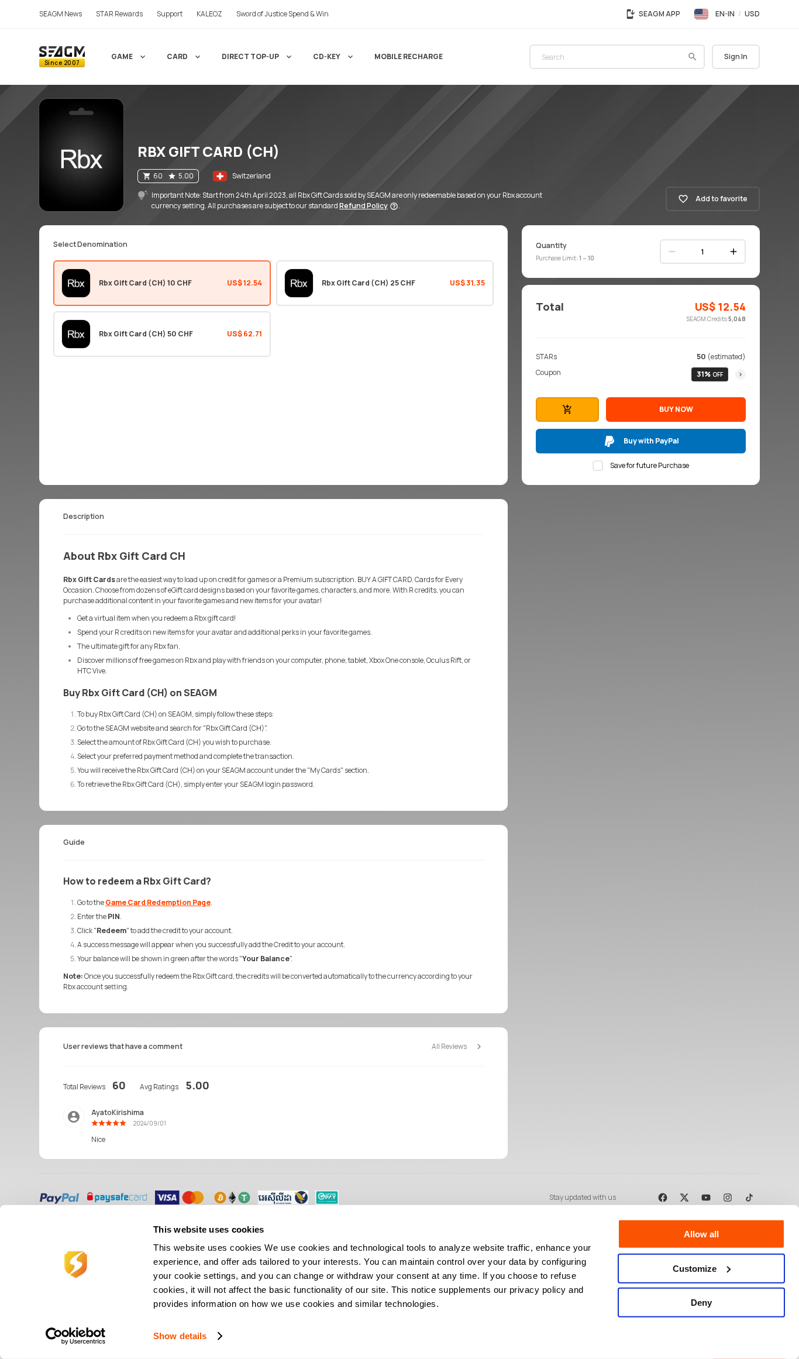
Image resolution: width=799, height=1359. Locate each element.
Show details (179, 1336)
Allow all (701, 1234)
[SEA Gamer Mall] (62, 56)
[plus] (733, 251)
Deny (701, 1303)
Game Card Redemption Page (158, 902)
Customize (695, 1268)
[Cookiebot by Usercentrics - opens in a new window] (76, 1336)
